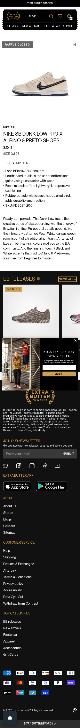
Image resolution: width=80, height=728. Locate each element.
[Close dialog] (75, 340)
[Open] (10, 718)
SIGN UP (59, 374)
